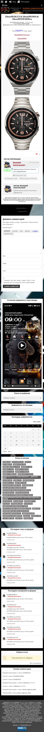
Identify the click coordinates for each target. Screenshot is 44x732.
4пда (27, 516)
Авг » (10, 452)
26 (16, 445)
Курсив (14, 231)
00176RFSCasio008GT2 (13, 566)
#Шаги (23, 200)
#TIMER (17, 480)
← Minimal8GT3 (22, 212)
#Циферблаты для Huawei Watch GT (15, 506)
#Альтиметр (20, 483)
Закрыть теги (8, 233)
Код (21, 231)
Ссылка (35, 231)
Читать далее (29, 537)
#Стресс (28, 504)
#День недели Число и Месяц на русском (29, 199)
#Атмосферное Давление (10, 199)
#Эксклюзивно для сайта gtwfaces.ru (29, 200)
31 (5, 449)
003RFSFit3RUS (18, 676)
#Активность (8, 483)
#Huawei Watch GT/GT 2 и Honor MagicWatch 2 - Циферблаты (20, 477)
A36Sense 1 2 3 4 (29, 683)
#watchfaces (34, 198)
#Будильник (27, 485)
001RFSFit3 (26, 673)
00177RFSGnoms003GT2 (14, 555)
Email (4, 263)
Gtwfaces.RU (21, 25)
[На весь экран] (39, 386)
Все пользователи (35, 663)
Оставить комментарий (22, 23)
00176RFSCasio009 (12, 576)
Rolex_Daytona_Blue (29, 690)
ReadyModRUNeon (12, 533)
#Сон (6, 504)
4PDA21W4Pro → (22, 208)
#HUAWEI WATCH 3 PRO (25, 474)
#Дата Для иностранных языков (14, 488)
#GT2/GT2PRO (17, 462)
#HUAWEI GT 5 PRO (22, 472)
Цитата (27, 231)
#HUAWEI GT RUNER (9, 474)
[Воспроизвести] (5, 386)
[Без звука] (35, 386)
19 (16, 441)
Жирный (7, 231)
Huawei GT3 (28, 25)
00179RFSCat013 (11, 543)
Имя (4, 256)
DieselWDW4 (22, 38)
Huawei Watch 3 (36, 25)
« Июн (5, 452)
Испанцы (28, 518)
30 (38, 445)
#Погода (7, 501)
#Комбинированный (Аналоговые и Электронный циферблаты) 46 (21, 498)
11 (11, 437)
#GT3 (28, 462)
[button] (22, 345)
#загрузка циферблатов (11, 513)
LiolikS (19, 518)
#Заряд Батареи (8, 200)
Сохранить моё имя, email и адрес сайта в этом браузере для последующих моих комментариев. (19, 281)
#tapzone (27, 198)
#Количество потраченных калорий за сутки (17, 495)
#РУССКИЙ (18, 501)
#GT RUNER (7, 464)
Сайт (4, 271)
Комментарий (7, 228)
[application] (22, 345)
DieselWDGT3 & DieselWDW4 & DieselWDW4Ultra (22, 18)
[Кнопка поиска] (42, 5)
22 (33, 441)
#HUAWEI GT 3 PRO (21, 469)
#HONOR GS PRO (19, 464)
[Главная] (5, 2)
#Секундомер (30, 501)
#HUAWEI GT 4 (8, 472)
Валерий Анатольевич (18, 22)
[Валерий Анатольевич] (7, 164)
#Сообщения (17, 200)
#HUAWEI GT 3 (8, 469)
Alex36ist (36, 516)
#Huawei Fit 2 (27, 467)
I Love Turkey (8, 518)
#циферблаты (28, 513)
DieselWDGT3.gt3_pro (22, 35)
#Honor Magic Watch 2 (11, 467)
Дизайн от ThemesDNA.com (22, 725)
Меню (5, 5)
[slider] (20, 385)
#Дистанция (8, 493)
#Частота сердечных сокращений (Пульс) (17, 509)
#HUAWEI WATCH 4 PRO (11, 25)
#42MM (6, 462)
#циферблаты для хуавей (12, 516)
